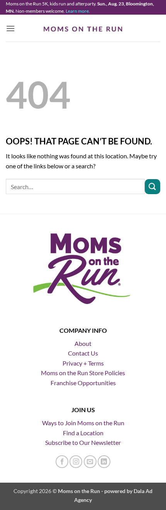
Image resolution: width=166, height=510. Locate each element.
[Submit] (152, 186)
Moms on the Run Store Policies (83, 372)
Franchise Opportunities (83, 382)
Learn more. (78, 11)
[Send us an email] (90, 461)
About (83, 343)
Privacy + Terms (83, 363)
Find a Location (83, 432)
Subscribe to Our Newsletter (83, 442)
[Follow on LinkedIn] (104, 461)
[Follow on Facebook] (62, 461)
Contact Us (83, 353)
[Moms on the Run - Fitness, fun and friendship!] (83, 28)
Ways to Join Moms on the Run (83, 422)
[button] (10, 28)
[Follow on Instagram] (75, 461)
